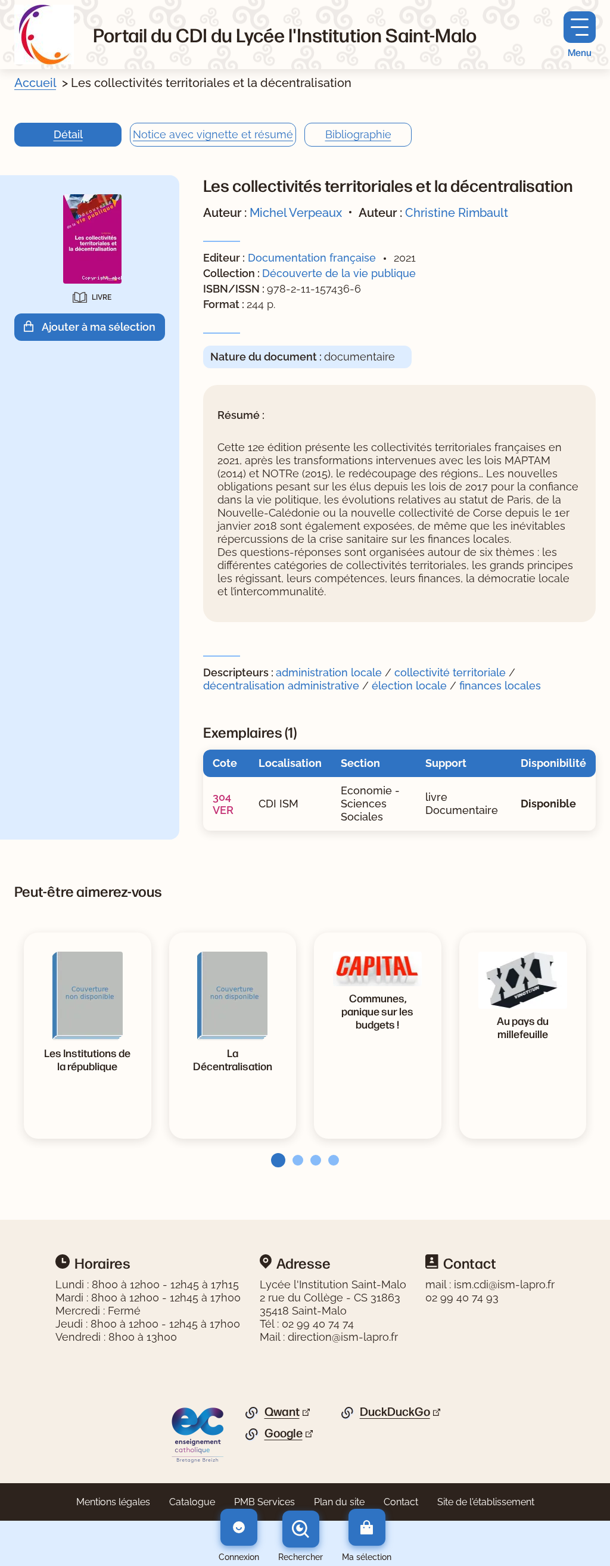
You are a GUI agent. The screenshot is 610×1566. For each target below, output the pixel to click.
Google (283, 1433)
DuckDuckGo (395, 1412)
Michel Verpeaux (296, 213)
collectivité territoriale (450, 672)
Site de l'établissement (485, 1502)
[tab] (274, 1160)
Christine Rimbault (456, 213)
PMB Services (264, 1502)
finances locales (500, 685)
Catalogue (192, 1502)
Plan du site (339, 1502)
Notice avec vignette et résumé (213, 134)
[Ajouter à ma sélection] (33, 327)
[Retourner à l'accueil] (44, 34)
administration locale (329, 672)
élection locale (409, 685)
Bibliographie (358, 134)
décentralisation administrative (281, 685)
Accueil (35, 83)
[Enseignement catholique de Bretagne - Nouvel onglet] (198, 1434)
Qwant (282, 1412)
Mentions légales (113, 1502)
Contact (401, 1502)
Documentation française (312, 257)
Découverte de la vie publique (339, 273)
